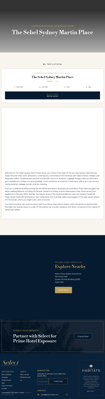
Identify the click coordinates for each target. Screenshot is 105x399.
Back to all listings (54, 64)
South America (7, 386)
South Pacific (6, 380)
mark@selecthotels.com (49, 395)
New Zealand (6, 374)
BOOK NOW (63, 290)
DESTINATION (8, 372)
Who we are (24, 374)
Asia (3, 383)
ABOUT (23, 372)
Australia (5, 377)
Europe (4, 388)
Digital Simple (9, 395)
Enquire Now (83, 336)
